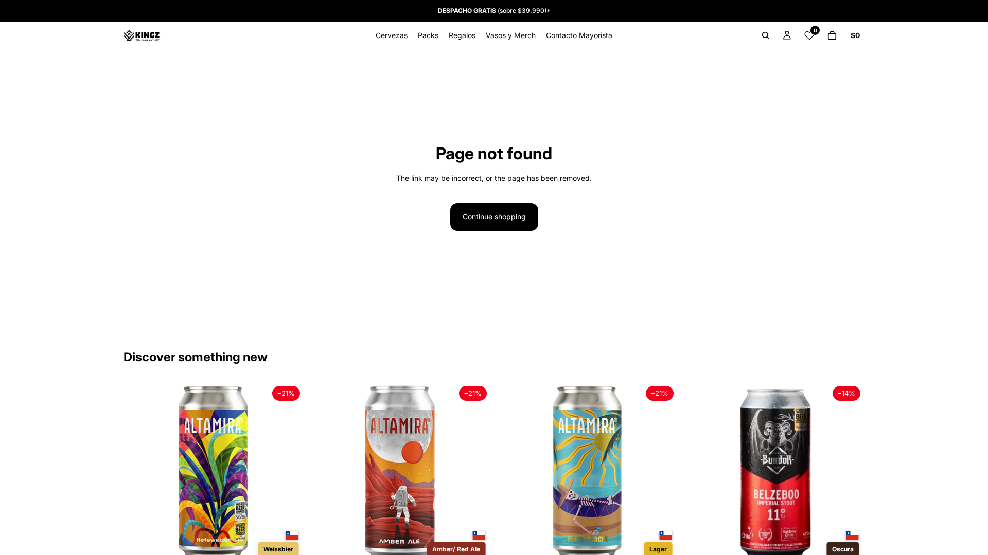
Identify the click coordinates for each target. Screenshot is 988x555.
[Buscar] (765, 35)
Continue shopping (494, 216)
